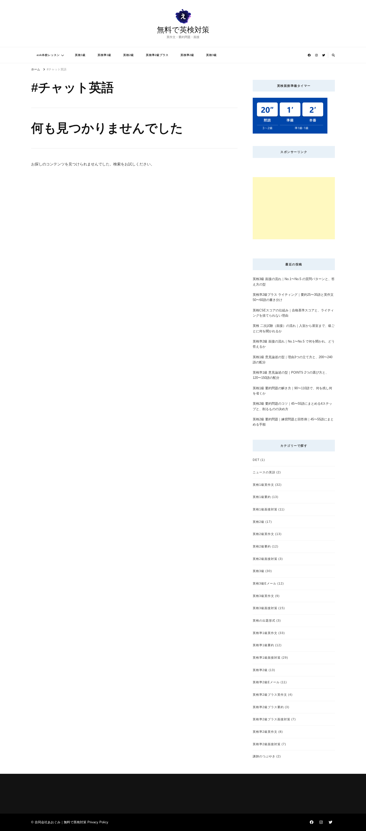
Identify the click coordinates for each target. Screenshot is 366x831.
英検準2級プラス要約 (268, 707)
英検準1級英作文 (265, 633)
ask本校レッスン (48, 54)
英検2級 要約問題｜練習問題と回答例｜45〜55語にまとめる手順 (293, 421)
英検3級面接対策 (265, 608)
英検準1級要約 (263, 645)
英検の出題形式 (264, 620)
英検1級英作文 (263, 484)
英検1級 (80, 54)
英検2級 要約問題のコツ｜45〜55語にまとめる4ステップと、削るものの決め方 (292, 406)
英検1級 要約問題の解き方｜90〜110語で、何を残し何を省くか (292, 390)
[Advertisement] (294, 208)
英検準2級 (187, 54)
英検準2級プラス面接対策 (271, 719)
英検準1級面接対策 (267, 657)
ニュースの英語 (264, 472)
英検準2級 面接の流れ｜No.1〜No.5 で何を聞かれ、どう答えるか (294, 344)
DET (256, 459)
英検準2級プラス (157, 54)
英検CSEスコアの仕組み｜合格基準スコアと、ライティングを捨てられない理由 (293, 312)
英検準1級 (104, 54)
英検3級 (211, 54)
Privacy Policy (97, 822)
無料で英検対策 (183, 30)
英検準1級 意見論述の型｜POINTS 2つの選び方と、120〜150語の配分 (291, 375)
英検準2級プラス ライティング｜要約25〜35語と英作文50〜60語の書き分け (293, 297)
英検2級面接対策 (265, 558)
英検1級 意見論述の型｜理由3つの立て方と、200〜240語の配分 (292, 359)
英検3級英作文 (263, 595)
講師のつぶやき (264, 756)
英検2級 (128, 54)
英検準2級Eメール (266, 682)
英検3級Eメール (264, 583)
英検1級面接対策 (265, 509)
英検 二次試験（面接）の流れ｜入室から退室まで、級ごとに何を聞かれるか (294, 328)
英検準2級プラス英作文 (270, 694)
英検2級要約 (262, 546)
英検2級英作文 (263, 534)
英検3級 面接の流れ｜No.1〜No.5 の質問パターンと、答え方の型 (294, 281)
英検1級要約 (262, 496)
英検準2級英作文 (265, 731)
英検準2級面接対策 (267, 744)
